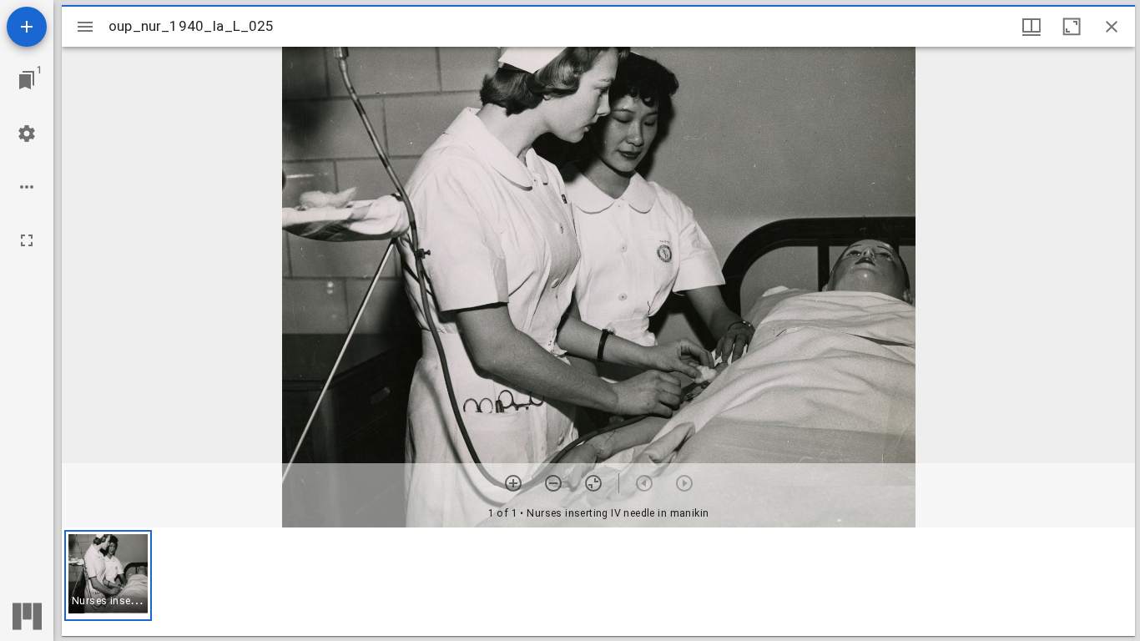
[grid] (598, 581)
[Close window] (1112, 27)
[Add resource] (27, 27)
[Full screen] (27, 240)
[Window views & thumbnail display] (1031, 27)
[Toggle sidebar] (85, 27)
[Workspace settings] (27, 134)
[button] (108, 575)
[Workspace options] (27, 187)
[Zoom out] (553, 483)
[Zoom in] (513, 483)
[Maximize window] (1072, 27)
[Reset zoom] (593, 483)
